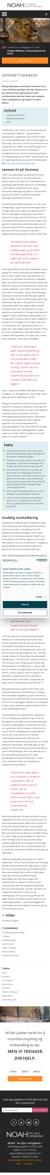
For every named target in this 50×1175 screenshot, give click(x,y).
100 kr (13, 1071)
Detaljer (39, 597)
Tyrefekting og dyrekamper (13, 932)
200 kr (25, 1071)
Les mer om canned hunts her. (21, 163)
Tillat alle (25, 604)
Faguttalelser (7, 995)
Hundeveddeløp (8, 951)
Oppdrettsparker (9, 940)
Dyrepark (6, 976)
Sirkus (4, 972)
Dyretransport (8, 944)
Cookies (27, 1163)
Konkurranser (7, 984)
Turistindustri (7, 980)
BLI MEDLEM (25, 60)
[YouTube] (29, 1122)
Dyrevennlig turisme (10, 955)
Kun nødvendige (25, 612)
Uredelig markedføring (15, 118)
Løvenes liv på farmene (15, 115)
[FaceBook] (14, 1122)
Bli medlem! (25, 1078)
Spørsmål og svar (9, 999)
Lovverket (6, 988)
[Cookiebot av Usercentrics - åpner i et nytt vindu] (36, 560)
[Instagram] (36, 1122)
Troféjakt (6, 936)
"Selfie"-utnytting (9, 948)
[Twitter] (21, 1122)
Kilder (8, 122)
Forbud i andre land (10, 992)
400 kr (36, 1071)
